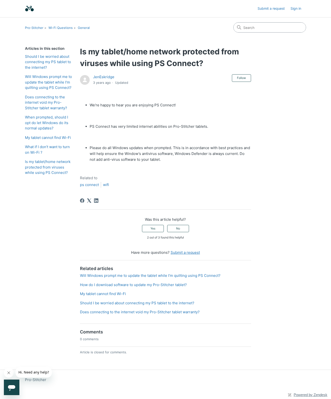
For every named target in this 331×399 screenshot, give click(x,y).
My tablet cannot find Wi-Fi (48, 137)
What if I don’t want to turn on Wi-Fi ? (47, 149)
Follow (241, 78)
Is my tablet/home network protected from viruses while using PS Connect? (48, 167)
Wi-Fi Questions (60, 28)
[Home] (29, 8)
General (84, 28)
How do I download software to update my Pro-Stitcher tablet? (133, 284)
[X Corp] (89, 200)
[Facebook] (82, 200)
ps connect (89, 184)
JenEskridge (103, 77)
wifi (106, 184)
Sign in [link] (296, 8)
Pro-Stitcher (34, 28)
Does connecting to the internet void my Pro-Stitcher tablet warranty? (46, 102)
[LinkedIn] (96, 200)
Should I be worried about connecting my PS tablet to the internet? (48, 62)
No (178, 228)
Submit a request (271, 8)
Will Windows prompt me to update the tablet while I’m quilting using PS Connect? (48, 82)
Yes (152, 228)
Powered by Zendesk (310, 395)
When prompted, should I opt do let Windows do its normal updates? (46, 122)
